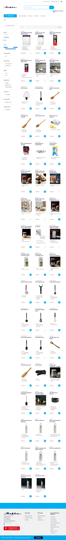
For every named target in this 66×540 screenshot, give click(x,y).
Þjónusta (30, 16)
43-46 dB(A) (7, 94)
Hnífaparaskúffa (8, 87)
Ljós (6, 56)
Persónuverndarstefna (55, 523)
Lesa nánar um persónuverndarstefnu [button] (22, 537)
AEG (6, 40)
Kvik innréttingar (23, 16)
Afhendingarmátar (28, 515)
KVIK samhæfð (8, 63)
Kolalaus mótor (8, 102)
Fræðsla (36, 16)
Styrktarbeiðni (53, 525)
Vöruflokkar (10, 16)
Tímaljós (7, 83)
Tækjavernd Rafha (28, 517)
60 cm (6, 73)
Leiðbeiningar (40, 519)
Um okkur (43, 16)
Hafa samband (56, 1)
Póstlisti (52, 529)
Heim (5, 19)
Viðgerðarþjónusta (41, 515)
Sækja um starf (53, 531)
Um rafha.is (52, 533)
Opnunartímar (53, 519)
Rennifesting (7, 65)
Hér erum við (46, 1)
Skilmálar (26, 519)
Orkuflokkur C (8, 109)
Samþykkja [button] (38, 537)
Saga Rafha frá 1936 (54, 527)
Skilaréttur (40, 517)
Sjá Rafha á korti (7, 522)
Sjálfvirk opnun (8, 85)
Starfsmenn (52, 517)
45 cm (6, 75)
